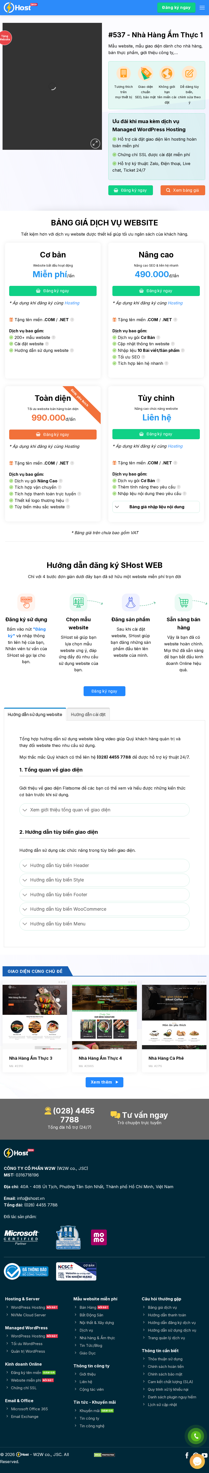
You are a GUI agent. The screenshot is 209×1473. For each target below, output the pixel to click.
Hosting (71, 302)
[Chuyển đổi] (117, 507)
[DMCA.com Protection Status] (104, 1454)
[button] (202, 7)
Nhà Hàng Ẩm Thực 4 (100, 1058)
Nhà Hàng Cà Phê (166, 1058)
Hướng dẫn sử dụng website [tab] (35, 714)
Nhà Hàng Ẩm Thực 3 (30, 1058)
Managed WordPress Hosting (149, 129)
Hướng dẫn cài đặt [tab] (88, 714)
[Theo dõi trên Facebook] (187, 1456)
